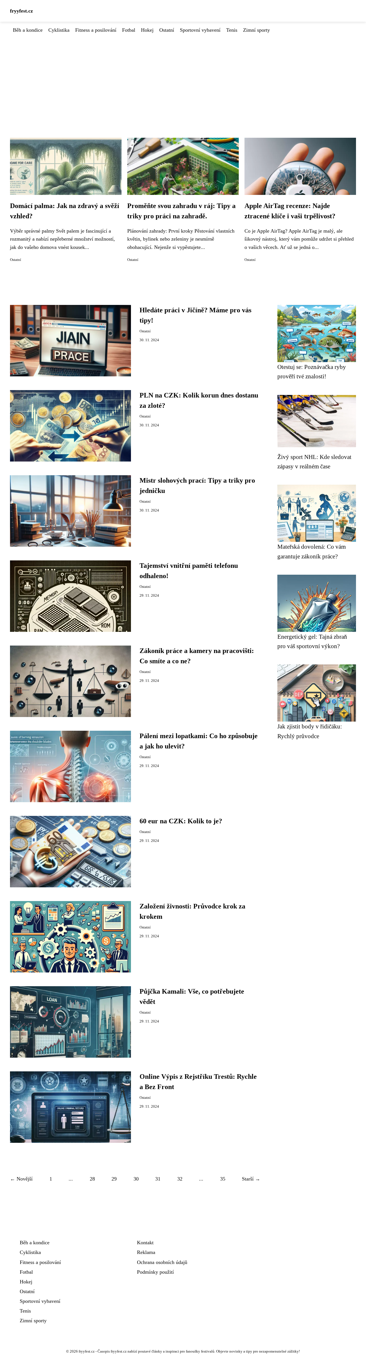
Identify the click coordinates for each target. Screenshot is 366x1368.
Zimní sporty (256, 30)
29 (114, 1179)
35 (222, 1179)
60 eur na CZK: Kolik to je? (181, 821)
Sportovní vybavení (200, 30)
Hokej (147, 30)
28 (92, 1179)
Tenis (231, 30)
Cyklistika (58, 30)
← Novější (21, 1179)
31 (157, 1179)
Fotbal (128, 30)
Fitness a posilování (95, 30)
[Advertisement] (183, 77)
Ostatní (166, 30)
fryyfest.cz (21, 11)
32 (179, 1179)
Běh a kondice (28, 30)
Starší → (251, 1179)
